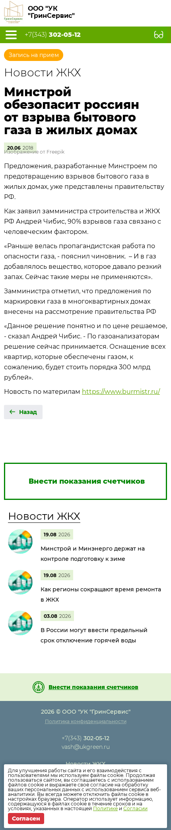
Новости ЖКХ (44, 516)
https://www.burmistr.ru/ (121, 391)
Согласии (135, 808)
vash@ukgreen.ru (86, 746)
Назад (28, 412)
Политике (105, 808)
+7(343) (53, 35)
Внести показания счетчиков (93, 687)
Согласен (26, 818)
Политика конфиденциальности (85, 721)
